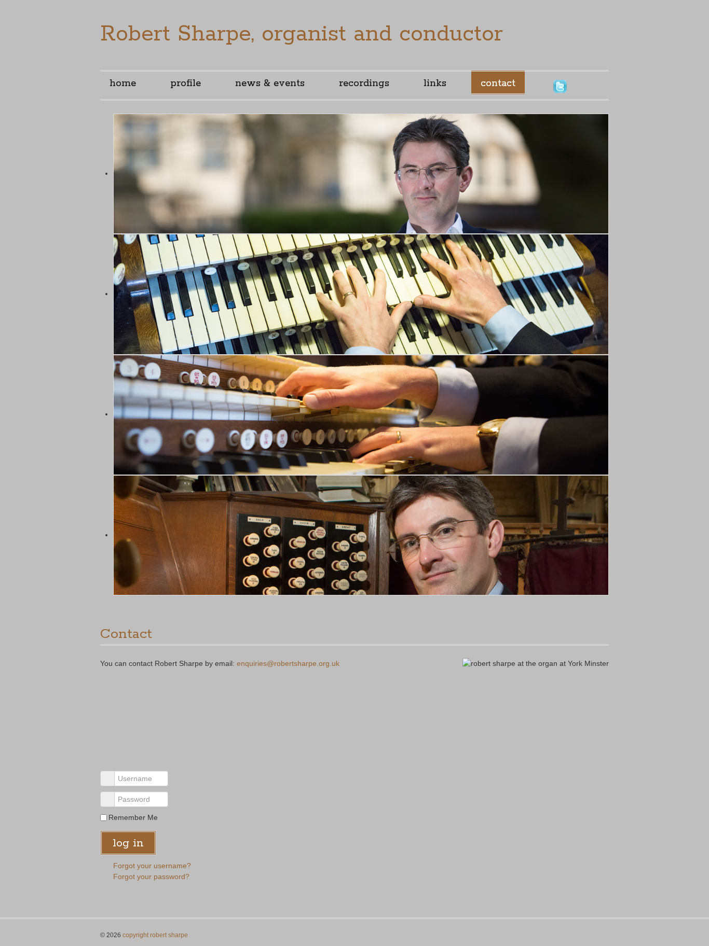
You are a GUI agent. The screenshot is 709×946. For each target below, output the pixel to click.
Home (123, 83)
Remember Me (133, 817)
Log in (128, 843)
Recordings (364, 83)
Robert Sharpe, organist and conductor (301, 34)
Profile (185, 83)
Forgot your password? (151, 876)
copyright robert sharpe (155, 935)
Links (435, 83)
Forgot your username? (152, 865)
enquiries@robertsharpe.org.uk (288, 663)
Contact (498, 83)
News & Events (270, 83)
